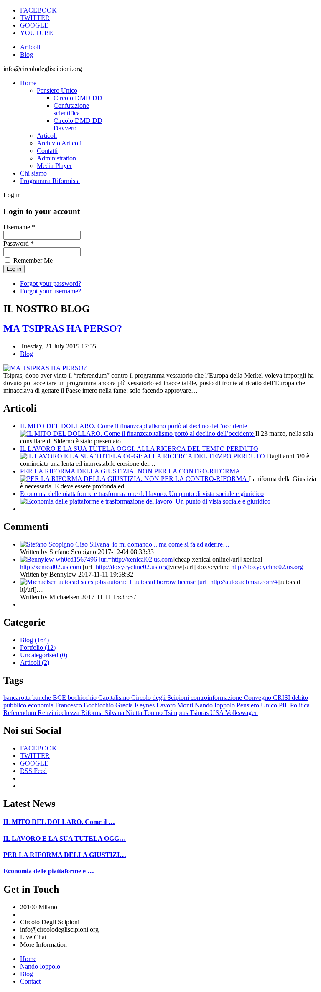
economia (41, 705)
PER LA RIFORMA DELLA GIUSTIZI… (64, 854)
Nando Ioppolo (216, 705)
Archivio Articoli (59, 143)
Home (28, 82)
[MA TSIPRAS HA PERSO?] (45, 367)
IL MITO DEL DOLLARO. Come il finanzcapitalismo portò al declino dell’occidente (133, 426)
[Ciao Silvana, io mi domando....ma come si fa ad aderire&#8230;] (47, 544)
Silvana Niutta (124, 712)
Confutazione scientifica (71, 109)
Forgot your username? (50, 291)
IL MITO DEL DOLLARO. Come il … (59, 821)
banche (42, 697)
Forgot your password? (50, 283)
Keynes (145, 705)
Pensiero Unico (57, 90)
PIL (284, 705)
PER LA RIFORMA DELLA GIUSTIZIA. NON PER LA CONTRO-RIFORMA (130, 471)
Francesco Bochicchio (85, 705)
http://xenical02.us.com (142, 559)
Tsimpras (177, 712)
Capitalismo (114, 697)
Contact (30, 981)
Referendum (20, 712)
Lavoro (166, 705)
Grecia (125, 705)
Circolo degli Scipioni (161, 697)
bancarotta (17, 697)
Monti (186, 705)
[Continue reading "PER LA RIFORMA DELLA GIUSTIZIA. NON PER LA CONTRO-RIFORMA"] (134, 478)
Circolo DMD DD (78, 98)
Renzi (46, 712)
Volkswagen (241, 712)
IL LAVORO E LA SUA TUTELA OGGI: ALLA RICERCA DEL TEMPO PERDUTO (139, 448)
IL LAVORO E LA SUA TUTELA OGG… (64, 838)
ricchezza (68, 712)
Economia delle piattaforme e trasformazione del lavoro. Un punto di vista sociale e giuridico (142, 493)
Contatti (47, 150)
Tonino (154, 712)
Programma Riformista (50, 180)
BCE (60, 697)
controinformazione (217, 697)
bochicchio (83, 697)
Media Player (54, 165)
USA (217, 712)
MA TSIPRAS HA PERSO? (62, 328)
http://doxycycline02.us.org (132, 566)
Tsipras (200, 712)
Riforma (92, 712)
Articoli (30, 47)
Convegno (258, 697)
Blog (26, 54)
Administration (56, 158)
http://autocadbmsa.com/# (244, 581)
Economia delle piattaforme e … (48, 871)
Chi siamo (33, 173)
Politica (300, 705)
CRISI (282, 697)
